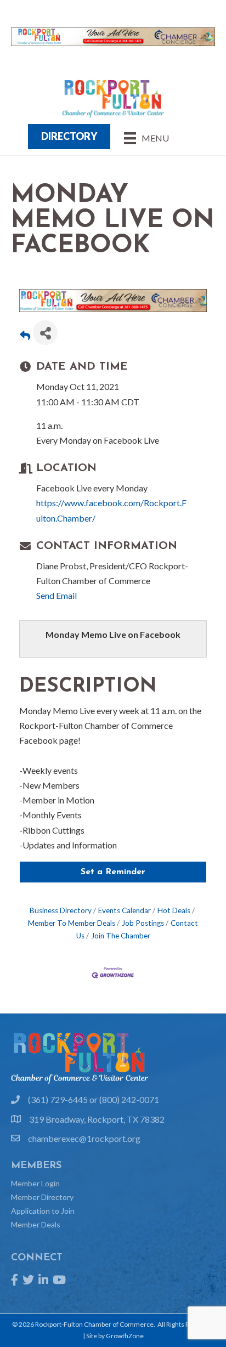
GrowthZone (125, 1336)
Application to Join (43, 1210)
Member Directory (42, 1197)
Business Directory (61, 910)
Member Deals (35, 1224)
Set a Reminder (113, 872)
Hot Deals (173, 910)
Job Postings (143, 923)
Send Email (56, 595)
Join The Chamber (120, 935)
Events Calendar (124, 910)
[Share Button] (45, 332)
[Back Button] (25, 336)
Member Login (35, 1183)
